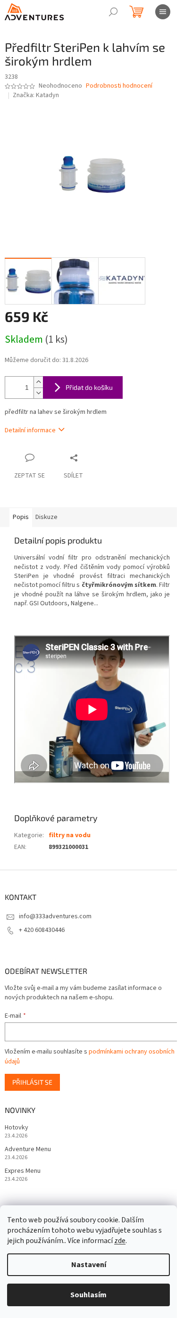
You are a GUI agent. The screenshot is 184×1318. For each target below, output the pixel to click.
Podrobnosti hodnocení (119, 86)
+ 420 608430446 (42, 930)
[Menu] (162, 11)
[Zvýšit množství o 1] (38, 382)
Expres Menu (23, 1171)
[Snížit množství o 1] (38, 392)
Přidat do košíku (89, 387)
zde (119, 1241)
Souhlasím (88, 1295)
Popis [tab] (21, 517)
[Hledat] (113, 11)
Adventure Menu (28, 1149)
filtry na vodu (70, 835)
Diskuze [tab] (46, 517)
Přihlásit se (32, 1082)
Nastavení (88, 1265)
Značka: (36, 95)
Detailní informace (30, 430)
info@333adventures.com (55, 916)
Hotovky (16, 1127)
